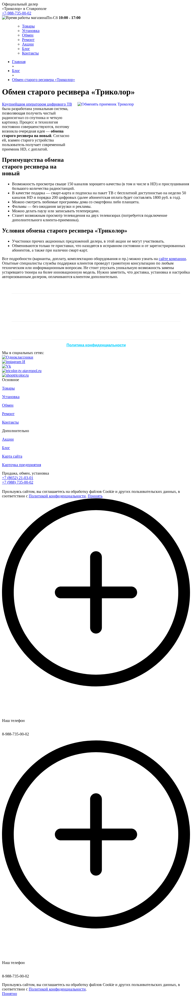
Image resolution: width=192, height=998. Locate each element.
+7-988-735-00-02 (16, 13)
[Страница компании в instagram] (13, 362)
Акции (28, 44)
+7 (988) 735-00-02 (17, 482)
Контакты (30, 53)
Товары (28, 26)
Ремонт (28, 40)
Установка (31, 31)
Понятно (9, 993)
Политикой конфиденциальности (57, 496)
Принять (95, 496)
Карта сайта (12, 456)
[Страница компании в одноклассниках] (17, 357)
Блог (26, 49)
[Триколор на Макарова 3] (15, 375)
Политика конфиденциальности (96, 345)
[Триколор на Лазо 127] (22, 371)
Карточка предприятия (21, 465)
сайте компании (172, 259)
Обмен (28, 35)
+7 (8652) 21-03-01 (17, 478)
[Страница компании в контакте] (6, 366)
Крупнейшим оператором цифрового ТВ (37, 104)
